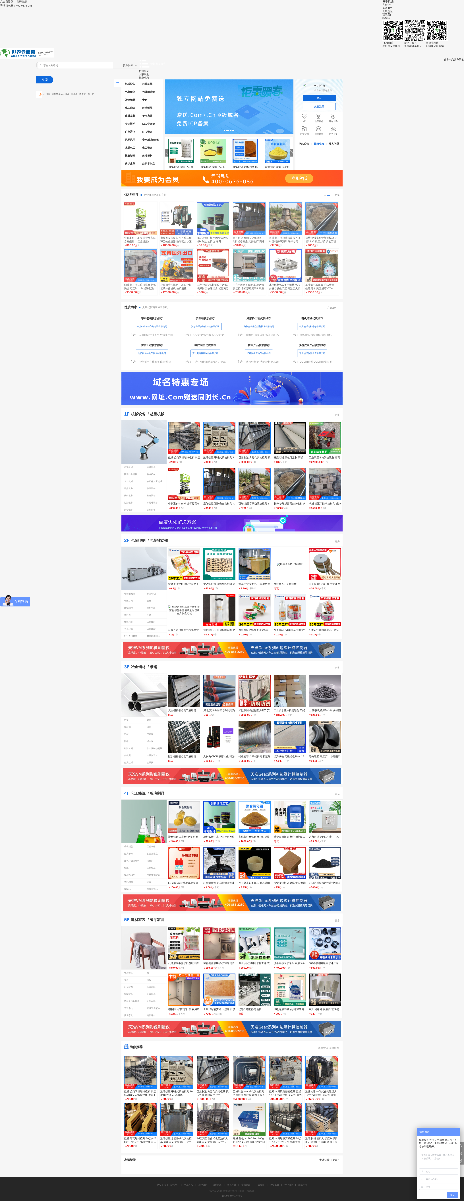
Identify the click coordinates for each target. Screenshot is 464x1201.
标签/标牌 (151, 593)
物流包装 (128, 622)
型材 (126, 734)
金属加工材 (152, 755)
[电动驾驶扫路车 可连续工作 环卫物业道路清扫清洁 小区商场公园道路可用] (176, 218)
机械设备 (130, 83)
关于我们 (174, 1184)
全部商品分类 (158, 63)
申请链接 (324, 1159)
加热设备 (151, 509)
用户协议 (202, 1184)
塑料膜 (127, 615)
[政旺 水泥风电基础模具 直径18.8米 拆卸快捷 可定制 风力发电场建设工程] (285, 1072)
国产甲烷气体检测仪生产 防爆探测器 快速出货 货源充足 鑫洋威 (213, 288)
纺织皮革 (130, 163)
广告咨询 (332, 308)
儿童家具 (151, 994)
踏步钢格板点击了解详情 (182, 756)
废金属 (127, 755)
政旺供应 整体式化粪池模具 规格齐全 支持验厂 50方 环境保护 (212, 1142)
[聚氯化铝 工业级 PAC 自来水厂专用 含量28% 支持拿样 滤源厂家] (246, 150)
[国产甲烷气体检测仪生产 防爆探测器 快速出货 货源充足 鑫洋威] (213, 265)
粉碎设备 (128, 495)
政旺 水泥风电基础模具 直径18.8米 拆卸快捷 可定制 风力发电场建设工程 (285, 1095)
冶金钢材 (130, 99)
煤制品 (127, 889)
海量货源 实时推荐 (328, 1047)
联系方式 (188, 1184)
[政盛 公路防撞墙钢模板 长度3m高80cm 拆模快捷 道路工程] (278, 150)
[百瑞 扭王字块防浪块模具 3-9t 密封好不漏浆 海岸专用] (285, 218)
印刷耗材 (151, 629)
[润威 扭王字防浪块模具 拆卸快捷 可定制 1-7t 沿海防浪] (140, 265)
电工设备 (147, 147)
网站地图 (274, 1184)
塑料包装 (151, 608)
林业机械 (151, 474)
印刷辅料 (151, 622)
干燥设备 (128, 488)
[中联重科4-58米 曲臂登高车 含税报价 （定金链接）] (140, 218)
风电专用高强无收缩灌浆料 (289, 1009)
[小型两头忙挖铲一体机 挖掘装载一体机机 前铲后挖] (176, 265)
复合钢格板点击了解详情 (182, 710)
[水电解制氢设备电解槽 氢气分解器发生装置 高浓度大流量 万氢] (285, 265)
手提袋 (78, 94)
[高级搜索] (39, 94)
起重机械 (147, 83)
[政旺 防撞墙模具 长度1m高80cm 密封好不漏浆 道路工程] (321, 1119)
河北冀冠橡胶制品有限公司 (205, 353)
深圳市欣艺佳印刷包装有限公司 (152, 326)
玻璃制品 (147, 107)
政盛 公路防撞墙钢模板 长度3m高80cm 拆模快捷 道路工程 (140, 1095)
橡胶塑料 (130, 155)
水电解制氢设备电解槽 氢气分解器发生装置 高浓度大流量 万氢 (284, 288)
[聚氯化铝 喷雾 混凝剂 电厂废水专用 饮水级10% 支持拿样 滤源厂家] (214, 150)
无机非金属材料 (131, 860)
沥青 (149, 882)
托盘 (149, 615)
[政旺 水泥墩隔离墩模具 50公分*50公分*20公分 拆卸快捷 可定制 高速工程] (285, 1119)
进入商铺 (140, 299)
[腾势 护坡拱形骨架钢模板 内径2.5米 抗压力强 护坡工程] (321, 218)
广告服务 (260, 1184)
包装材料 (128, 601)
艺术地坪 (68, 94)
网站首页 (161, 1184)
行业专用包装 (130, 636)
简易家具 (128, 1015)
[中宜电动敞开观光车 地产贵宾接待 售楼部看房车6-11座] (249, 265)
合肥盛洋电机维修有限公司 (312, 326)
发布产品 (449, 59)
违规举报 (302, 1184)
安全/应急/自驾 (150, 139)
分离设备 (151, 495)
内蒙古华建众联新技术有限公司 (259, 326)
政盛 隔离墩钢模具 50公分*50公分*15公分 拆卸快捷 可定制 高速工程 (140, 1142)
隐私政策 (217, 1184)
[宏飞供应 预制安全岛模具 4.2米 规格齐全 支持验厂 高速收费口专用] (249, 218)
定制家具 (128, 994)
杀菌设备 (151, 488)
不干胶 (55, 94)
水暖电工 (130, 147)
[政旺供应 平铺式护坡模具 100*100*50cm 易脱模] (176, 1072)
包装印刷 (130, 91)
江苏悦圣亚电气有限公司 (259, 353)
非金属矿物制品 (154, 748)
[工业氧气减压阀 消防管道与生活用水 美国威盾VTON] (321, 265)
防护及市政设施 (131, 1001)
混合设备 (128, 509)
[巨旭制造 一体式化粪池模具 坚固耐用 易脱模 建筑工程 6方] (249, 1072)
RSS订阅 (288, 1184)
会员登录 (8, 1)
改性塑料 (147, 155)
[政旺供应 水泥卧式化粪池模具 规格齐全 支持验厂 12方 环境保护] (176, 1119)
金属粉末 (128, 853)
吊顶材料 (128, 987)
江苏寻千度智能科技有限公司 (205, 326)
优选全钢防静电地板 (250, 1009)
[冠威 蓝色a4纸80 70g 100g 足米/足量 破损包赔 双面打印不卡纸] (249, 1119)
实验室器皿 (152, 853)
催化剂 (150, 860)
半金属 (150, 741)
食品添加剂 (129, 875)
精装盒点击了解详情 (285, 583)
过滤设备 (128, 502)
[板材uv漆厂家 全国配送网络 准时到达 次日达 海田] (213, 218)
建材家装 (130, 115)
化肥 (126, 868)
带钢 (144, 99)
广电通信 (130, 131)
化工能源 (130, 107)
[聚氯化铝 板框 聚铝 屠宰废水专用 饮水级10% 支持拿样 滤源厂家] (182, 150)
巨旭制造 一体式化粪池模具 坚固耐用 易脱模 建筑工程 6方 (248, 1095)
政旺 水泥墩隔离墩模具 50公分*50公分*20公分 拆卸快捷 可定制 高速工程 (285, 1142)
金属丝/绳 (128, 762)
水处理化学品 (153, 875)
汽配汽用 (130, 139)
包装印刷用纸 (153, 636)
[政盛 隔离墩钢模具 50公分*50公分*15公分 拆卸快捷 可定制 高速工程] (140, 1119)
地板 (149, 980)
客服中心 (387, 4)
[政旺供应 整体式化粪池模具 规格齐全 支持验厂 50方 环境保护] (213, 1119)
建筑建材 (151, 1015)
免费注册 (22, 1)
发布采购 (459, 59)
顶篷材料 (151, 987)
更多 (337, 195)
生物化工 (151, 868)
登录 (319, 98)
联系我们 (387, 14)
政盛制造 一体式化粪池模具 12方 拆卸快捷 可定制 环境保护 (321, 1095)
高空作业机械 (130, 474)
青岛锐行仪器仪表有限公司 (312, 353)
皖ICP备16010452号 (232, 1195)
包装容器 (128, 629)
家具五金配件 (153, 1008)
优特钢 (150, 734)
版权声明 (231, 1184)
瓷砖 (126, 980)
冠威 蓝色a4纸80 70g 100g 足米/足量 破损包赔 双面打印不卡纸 (249, 1142)
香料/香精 (128, 882)
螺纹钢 (127, 727)
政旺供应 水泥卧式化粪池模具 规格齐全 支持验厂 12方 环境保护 (176, 1142)
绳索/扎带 (128, 608)
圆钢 (126, 741)
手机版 (389, 1)
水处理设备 (152, 502)
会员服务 (387, 8)
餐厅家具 (147, 115)
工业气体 (151, 846)
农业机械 (128, 481)
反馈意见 (387, 11)
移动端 (386, 17)
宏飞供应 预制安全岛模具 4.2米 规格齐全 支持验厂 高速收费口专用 (248, 241)
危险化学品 (152, 889)
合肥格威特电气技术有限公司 (152, 353)
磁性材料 (128, 748)
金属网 (150, 762)
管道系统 (128, 1008)
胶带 (149, 601)
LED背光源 (148, 123)
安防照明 (130, 123)
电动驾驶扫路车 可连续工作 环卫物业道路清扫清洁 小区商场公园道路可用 (176, 241)
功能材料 (151, 1001)
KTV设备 (147, 131)
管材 (149, 720)
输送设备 (151, 467)
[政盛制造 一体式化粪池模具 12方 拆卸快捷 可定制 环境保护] (321, 1072)
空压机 (47, 94)
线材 (149, 727)
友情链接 (130, 1159)
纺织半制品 (148, 163)
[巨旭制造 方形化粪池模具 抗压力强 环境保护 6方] (213, 1072)
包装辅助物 (148, 91)
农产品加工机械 (154, 481)
